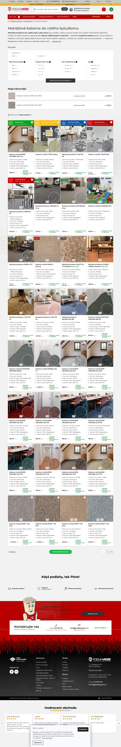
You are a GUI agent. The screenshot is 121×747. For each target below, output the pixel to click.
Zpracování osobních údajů (44, 675)
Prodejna (12, 1)
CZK (98, 1)
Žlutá (14, 68)
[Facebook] (12, 672)
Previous (2, 723)
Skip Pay (38, 691)
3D (93, 74)
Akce (14, 56)
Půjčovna (65, 670)
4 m (41, 68)
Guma (68, 71)
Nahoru (12, 552)
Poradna (87, 1)
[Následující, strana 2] (107, 552)
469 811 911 (54, 1)
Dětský (94, 71)
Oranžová (16, 71)
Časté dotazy (40, 682)
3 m (40, 71)
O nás (37, 667)
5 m (41, 65)
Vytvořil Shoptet (106, 698)
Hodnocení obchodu (61, 708)
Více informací (47, 738)
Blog (63, 684)
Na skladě (16, 53)
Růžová (15, 74)
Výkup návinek (66, 686)
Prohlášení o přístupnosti (43, 688)
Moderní (95, 65)
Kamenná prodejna (42, 665)
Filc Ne (68, 68)
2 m (40, 74)
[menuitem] (14, 17)
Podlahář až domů (68, 681)
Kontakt (38, 685)
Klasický (94, 68)
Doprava (29, 1)
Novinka (41, 56)
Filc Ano (68, 65)
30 (111, 552)
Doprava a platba (41, 662)
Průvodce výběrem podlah (70, 689)
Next (119, 723)
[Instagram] (16, 672)
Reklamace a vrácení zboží (44, 670)
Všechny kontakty (100, 627)
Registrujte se (70, 4)
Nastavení (38, 742)
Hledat (64, 9)
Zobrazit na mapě (95, 670)
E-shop (64, 662)
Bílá (14, 65)
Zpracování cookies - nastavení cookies (45, 679)
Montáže (65, 665)
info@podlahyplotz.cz (70, 1)
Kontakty (21, 1)
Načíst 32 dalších (60, 552)
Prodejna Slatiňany (82, 10)
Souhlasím (83, 729)
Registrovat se (92, 614)
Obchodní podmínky (42, 673)
